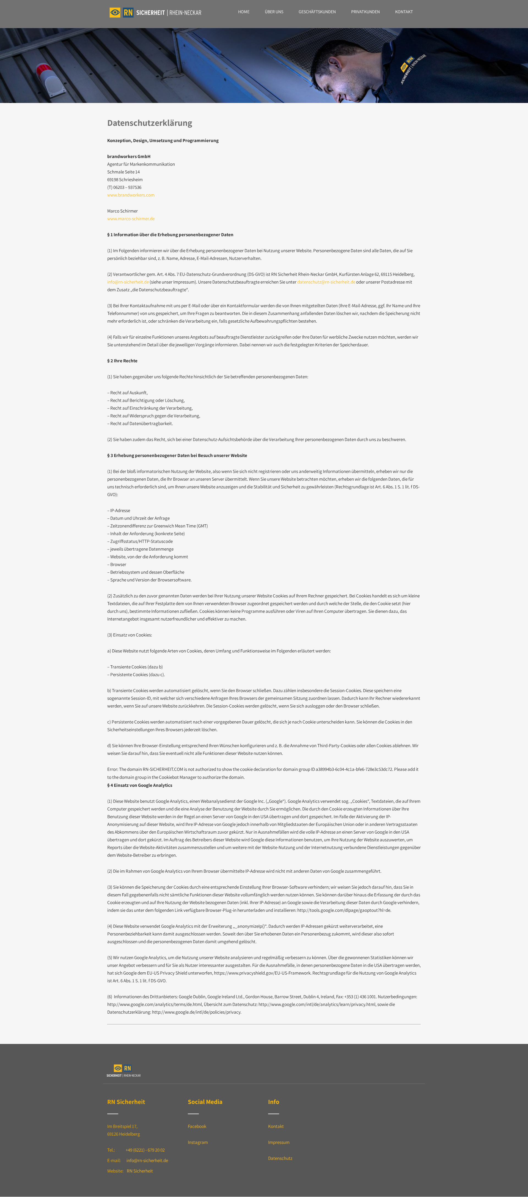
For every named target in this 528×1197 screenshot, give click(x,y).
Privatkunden (365, 12)
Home (243, 12)
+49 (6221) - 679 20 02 (145, 1150)
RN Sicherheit (140, 1171)
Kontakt (404, 12)
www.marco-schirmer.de (131, 219)
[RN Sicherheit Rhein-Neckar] (155, 18)
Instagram (198, 1142)
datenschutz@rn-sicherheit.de (326, 282)
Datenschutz (280, 1158)
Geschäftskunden (317, 12)
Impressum (279, 1142)
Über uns (274, 12)
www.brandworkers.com (131, 195)
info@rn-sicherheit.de (128, 282)
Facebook (197, 1126)
